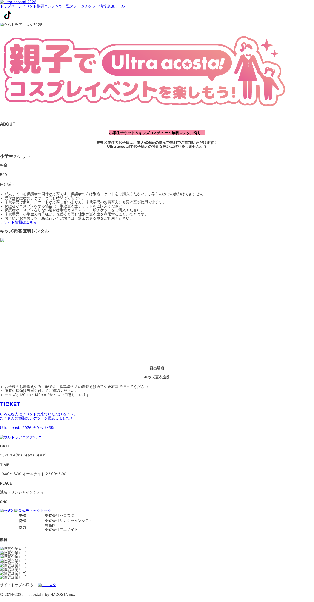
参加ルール (116, 6)
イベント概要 (33, 6)
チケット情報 (96, 6)
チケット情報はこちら (18, 222)
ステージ (77, 6)
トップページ (11, 6)
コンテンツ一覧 (57, 6)
